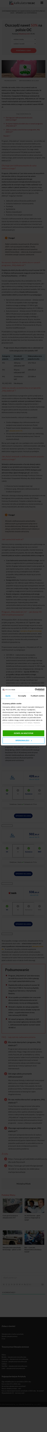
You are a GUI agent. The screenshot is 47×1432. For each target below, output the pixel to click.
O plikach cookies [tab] (37, 696)
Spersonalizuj (22, 740)
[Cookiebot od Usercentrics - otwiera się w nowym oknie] (34, 689)
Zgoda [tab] (7, 696)
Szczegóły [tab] (22, 696)
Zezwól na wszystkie (23, 733)
